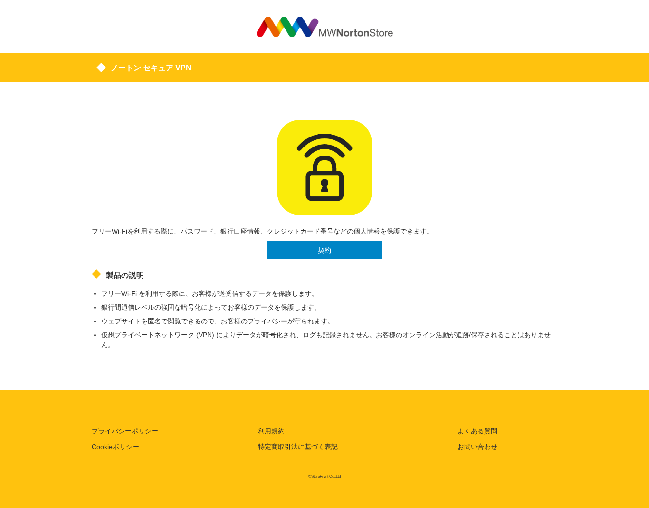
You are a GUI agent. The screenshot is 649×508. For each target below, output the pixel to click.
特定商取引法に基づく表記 (298, 446)
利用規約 (271, 431)
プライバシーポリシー (125, 431)
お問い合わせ (477, 446)
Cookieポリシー (115, 446)
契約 (324, 250)
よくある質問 (477, 431)
